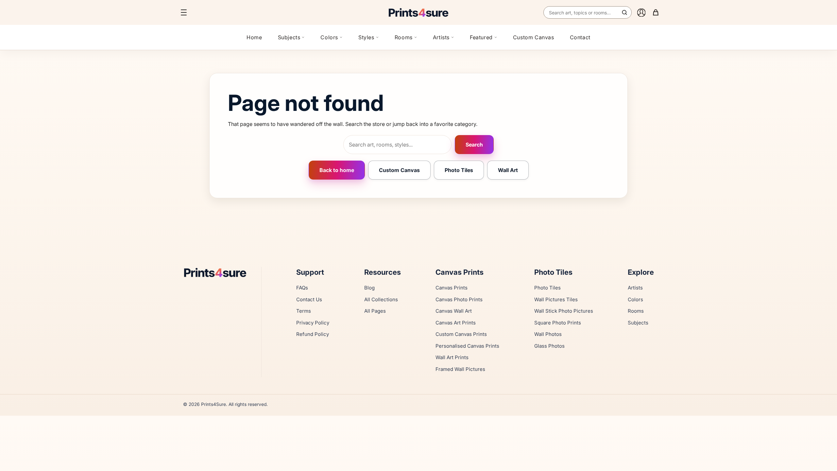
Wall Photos (548, 334)
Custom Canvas (533, 37)
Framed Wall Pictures (460, 369)
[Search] (624, 12)
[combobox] (587, 12)
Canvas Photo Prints (459, 299)
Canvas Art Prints (456, 323)
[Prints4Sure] (218, 272)
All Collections (381, 299)
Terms (303, 311)
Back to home (336, 170)
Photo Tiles (459, 170)
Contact (580, 37)
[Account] (641, 12)
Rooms (404, 37)
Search (474, 144)
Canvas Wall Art (454, 311)
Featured (481, 37)
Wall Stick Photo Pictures (563, 311)
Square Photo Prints (557, 323)
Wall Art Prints (452, 357)
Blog (369, 288)
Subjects (289, 37)
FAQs (302, 288)
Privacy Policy (312, 323)
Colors (329, 37)
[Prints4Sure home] (418, 12)
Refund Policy (312, 334)
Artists (441, 37)
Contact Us (309, 299)
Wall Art (508, 170)
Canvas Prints (452, 288)
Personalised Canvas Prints (467, 346)
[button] (184, 12)
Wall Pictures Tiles (556, 299)
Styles (366, 37)
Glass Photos (549, 346)
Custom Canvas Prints (461, 334)
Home (254, 37)
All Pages (375, 311)
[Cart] (655, 12)
